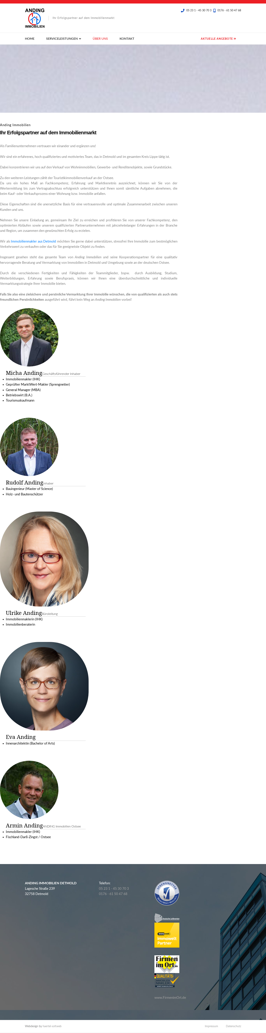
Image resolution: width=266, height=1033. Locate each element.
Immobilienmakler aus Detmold (33, 241)
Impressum (211, 1026)
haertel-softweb (52, 1026)
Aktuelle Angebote (217, 39)
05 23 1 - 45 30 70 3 (198, 10)
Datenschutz (233, 1026)
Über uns (100, 38)
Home (29, 38)
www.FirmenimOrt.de (170, 997)
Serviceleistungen (62, 38)
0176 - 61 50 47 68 (229, 10)
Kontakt (127, 38)
